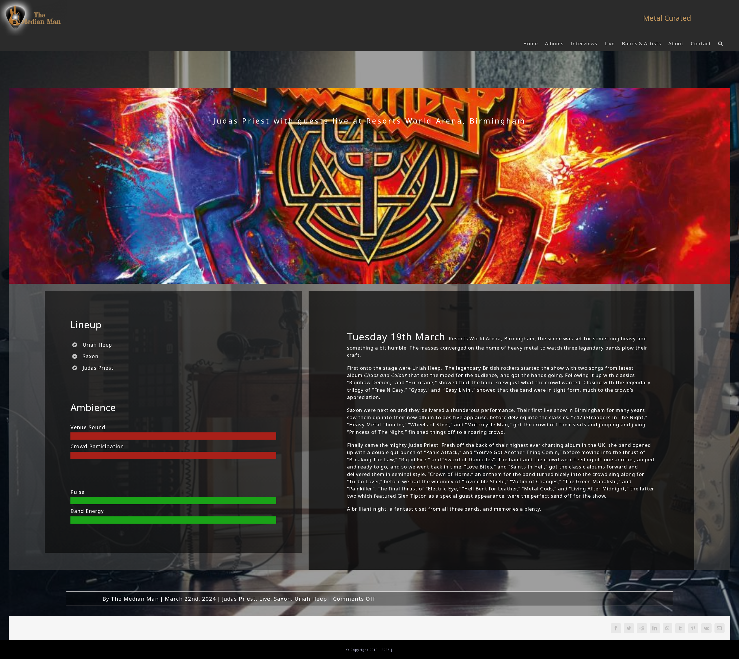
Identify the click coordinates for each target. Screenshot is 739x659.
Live (264, 598)
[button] (720, 43)
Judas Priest (239, 598)
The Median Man (135, 598)
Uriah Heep (310, 598)
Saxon (282, 598)
